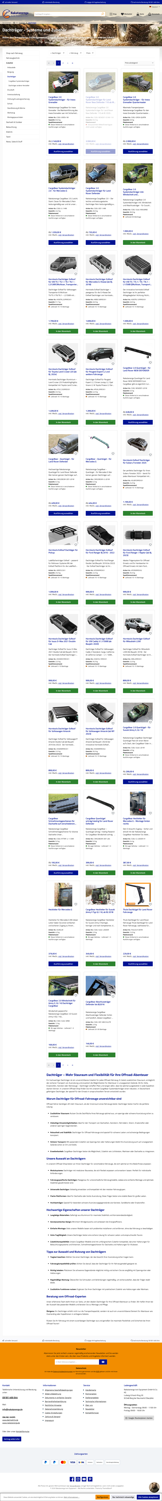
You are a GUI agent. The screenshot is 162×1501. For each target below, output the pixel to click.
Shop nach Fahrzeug (14, 53)
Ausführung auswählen (63, 151)
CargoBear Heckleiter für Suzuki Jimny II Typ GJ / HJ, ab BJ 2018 (100, 911)
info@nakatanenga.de (12, 1409)
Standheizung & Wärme (16, 108)
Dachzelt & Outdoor (14, 122)
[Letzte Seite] (72, 63)
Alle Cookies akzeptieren (148, 1497)
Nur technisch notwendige (123, 1497)
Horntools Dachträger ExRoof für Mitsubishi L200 (136, 640)
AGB (97, 1371)
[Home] (14, 22)
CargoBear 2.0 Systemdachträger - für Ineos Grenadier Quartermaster (136, 100)
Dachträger (11, 76)
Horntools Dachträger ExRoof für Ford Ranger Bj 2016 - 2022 (100, 551)
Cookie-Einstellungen (53, 1412)
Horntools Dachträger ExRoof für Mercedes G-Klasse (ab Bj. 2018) (99, 282)
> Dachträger (55, 53)
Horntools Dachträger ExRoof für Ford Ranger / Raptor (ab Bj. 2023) (137, 553)
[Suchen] (102, 14)
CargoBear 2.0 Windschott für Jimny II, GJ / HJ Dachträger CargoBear (62, 1003)
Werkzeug (11, 112)
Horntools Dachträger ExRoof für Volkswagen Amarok (62, 730)
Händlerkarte (90, 1390)
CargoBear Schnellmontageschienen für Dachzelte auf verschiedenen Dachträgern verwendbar (62, 821)
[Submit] (103, 1362)
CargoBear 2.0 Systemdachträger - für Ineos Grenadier (62, 100)
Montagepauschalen (15, 117)
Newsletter (89, 1409)
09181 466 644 (154, 2)
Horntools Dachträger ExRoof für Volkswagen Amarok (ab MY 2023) (100, 731)
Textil (8, 136)
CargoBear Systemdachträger (19, 81)
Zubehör (9, 62)
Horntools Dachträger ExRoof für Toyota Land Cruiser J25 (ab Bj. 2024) (63, 372)
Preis (88, 53)
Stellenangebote (92, 1397)
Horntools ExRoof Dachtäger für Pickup (63, 551)
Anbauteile (11, 67)
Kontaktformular (22, 1431)
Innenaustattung (13, 94)
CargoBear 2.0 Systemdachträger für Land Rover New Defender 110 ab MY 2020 (100, 100)
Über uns (89, 1405)
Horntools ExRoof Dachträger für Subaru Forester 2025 (136, 461)
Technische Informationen (95, 1401)
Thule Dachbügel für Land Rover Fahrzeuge (137, 911)
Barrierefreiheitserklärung (55, 1401)
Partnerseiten (91, 1393)
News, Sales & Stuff (14, 141)
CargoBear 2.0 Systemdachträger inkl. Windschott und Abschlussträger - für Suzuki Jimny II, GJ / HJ (136, 192)
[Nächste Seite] (67, 63)
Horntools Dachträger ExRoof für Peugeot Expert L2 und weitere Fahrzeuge (99, 372)
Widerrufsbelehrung (53, 1393)
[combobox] (67, 14)
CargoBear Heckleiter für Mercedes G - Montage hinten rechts (136, 821)
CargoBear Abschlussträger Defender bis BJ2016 (98, 1003)
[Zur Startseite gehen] (15, 14)
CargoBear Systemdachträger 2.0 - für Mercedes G (62, 189)
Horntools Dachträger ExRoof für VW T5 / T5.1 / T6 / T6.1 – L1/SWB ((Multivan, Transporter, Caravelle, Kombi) (137, 282)
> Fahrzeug (74, 53)
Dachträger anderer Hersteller (19, 85)
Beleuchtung (11, 127)
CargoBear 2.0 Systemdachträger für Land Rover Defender (98, 191)
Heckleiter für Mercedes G (60, 909)
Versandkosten (75, 1486)
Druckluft (10, 89)
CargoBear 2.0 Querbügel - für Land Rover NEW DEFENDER (137, 369)
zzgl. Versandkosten (66, 143)
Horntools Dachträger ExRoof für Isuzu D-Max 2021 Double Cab (62, 641)
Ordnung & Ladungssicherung (18, 99)
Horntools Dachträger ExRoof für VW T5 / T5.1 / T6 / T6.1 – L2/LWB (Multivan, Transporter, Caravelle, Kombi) (63, 282)
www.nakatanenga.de (11, 1422)
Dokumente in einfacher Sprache (58, 1397)
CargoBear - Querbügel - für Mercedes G (98, 460)
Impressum (49, 1420)
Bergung (10, 72)
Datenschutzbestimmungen (63, 1371)
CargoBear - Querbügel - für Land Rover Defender (61, 460)
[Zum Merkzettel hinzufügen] (75, 91)
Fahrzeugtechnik (13, 58)
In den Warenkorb (138, 242)
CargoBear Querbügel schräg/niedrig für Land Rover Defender (99, 821)
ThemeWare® (107, 1488)
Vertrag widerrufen (12, 1439)
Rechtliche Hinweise (53, 1405)
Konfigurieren (102, 1497)
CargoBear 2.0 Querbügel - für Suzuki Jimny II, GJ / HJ (137, 729)
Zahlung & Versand (52, 1416)
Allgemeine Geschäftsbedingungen (59, 1390)
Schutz (9, 103)
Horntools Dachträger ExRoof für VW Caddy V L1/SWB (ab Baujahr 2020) (99, 641)
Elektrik (9, 131)
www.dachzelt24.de (10, 1420)
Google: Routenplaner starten (140, 1418)
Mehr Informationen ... (71, 1497)
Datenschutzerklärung (54, 1409)
